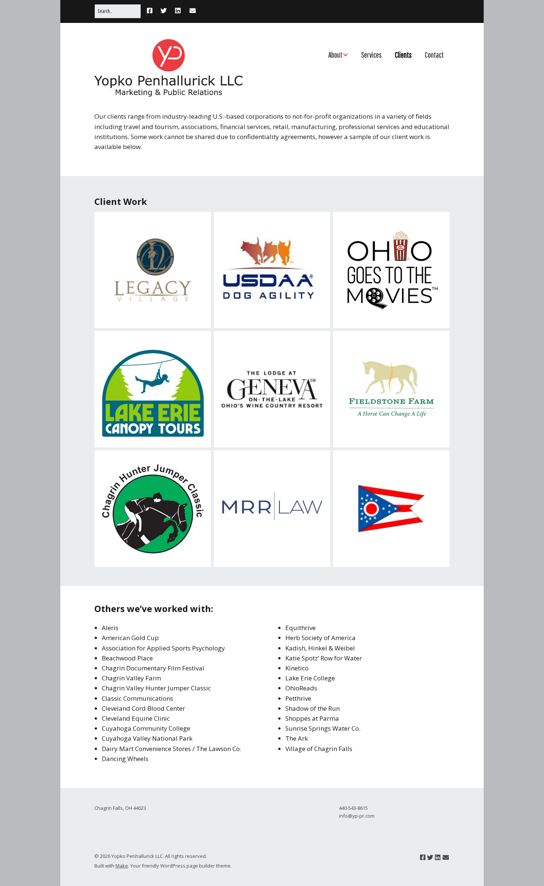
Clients (403, 54)
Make (121, 865)
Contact (434, 54)
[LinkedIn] (177, 11)
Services (371, 54)
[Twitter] (164, 11)
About (335, 54)
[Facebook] (151, 11)
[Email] (192, 11)
